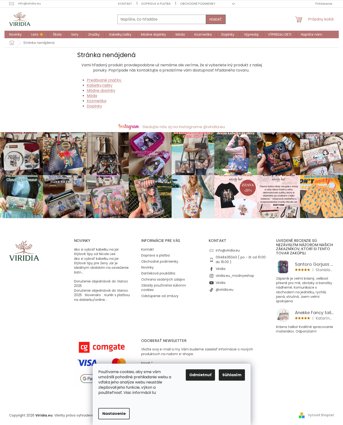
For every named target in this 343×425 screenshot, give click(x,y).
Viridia (220, 268)
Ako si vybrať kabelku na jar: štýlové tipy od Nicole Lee (96, 251)
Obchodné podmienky (197, 3)
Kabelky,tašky (99, 85)
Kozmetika (96, 101)
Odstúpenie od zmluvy (159, 296)
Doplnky (94, 106)
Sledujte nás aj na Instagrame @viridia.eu (183, 127)
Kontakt (125, 3)
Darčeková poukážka (158, 273)
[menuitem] (15, 34)
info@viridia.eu (228, 250)
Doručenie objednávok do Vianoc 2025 (101, 283)
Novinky (147, 267)
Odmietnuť (200, 375)
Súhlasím (231, 375)
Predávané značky (104, 80)
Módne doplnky (101, 90)
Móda (92, 95)
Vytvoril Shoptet (321, 415)
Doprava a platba (156, 3)
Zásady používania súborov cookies (163, 287)
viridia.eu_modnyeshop (235, 275)
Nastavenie (114, 413)
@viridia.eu (224, 289)
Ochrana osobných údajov (163, 279)
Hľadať (216, 19)
